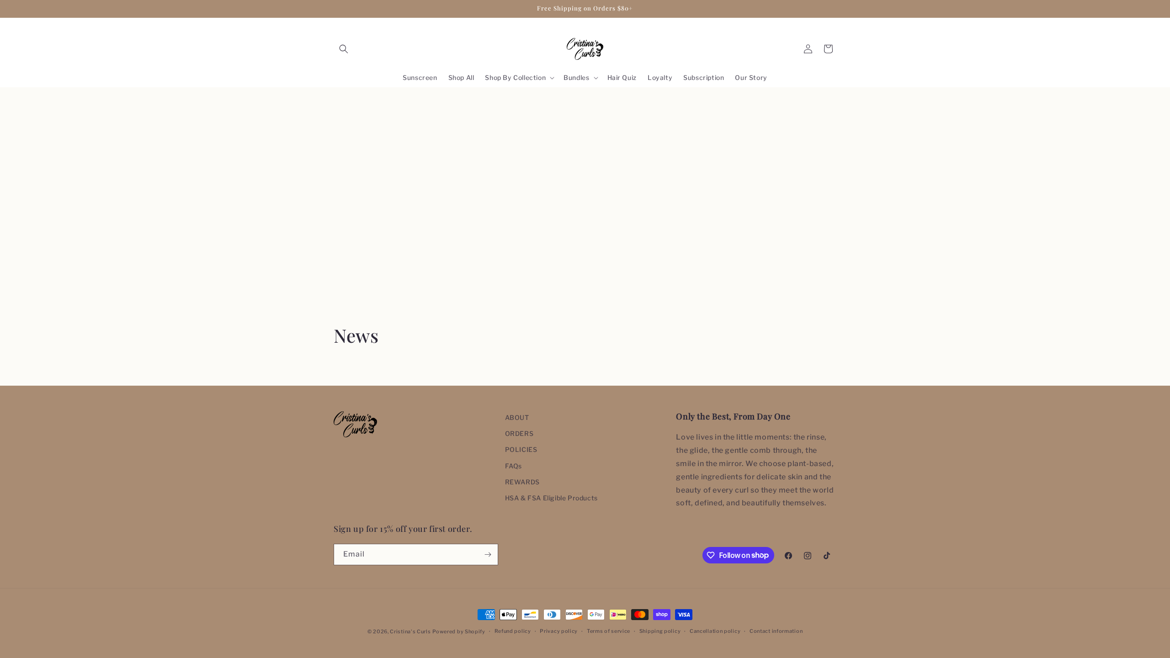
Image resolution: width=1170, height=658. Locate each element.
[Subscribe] (488, 554)
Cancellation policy (715, 631)
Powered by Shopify (458, 631)
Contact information (776, 631)
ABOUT (517, 417)
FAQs (513, 466)
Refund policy (513, 631)
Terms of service (608, 631)
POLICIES (521, 449)
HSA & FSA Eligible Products (551, 498)
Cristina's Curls (410, 631)
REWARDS (522, 482)
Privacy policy (559, 631)
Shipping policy (660, 631)
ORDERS (519, 433)
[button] (344, 49)
